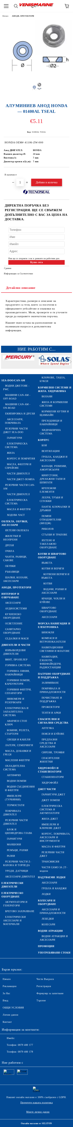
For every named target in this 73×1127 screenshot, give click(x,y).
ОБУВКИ (10, 566)
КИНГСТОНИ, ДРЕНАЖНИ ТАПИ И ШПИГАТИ (52, 479)
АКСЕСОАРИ (13, 603)
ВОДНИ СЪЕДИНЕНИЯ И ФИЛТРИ (20, 788)
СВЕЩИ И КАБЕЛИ (18, 739)
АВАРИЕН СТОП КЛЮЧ (16, 723)
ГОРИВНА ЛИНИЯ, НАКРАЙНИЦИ (17, 673)
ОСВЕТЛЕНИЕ (14, 623)
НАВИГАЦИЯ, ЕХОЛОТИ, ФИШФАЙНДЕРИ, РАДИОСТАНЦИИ (50, 662)
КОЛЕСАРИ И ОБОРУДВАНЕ (47, 902)
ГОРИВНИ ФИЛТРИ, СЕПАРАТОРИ (18, 691)
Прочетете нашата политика (36, 1102)
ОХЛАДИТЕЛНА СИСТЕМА (14, 768)
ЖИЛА (11, 453)
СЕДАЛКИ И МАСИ (17, 638)
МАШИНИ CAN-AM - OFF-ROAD (16, 397)
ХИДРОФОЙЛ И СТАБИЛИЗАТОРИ (49, 770)
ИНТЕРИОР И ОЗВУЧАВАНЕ (10, 596)
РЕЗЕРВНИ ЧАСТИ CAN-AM (19, 487)
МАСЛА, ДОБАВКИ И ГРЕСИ (17, 753)
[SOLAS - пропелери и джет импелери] (54, 362)
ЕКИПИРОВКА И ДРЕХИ (20, 413)
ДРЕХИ (9, 545)
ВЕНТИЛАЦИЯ (51, 451)
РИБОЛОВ (48, 529)
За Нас (6, 993)
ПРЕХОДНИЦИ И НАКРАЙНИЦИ (51, 422)
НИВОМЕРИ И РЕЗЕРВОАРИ (14, 701)
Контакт (7, 1022)
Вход (5, 1000)
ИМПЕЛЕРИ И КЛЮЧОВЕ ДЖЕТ (50, 826)
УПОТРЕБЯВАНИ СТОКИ (54, 952)
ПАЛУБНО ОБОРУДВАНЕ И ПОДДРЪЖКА (54, 676)
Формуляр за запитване (50, 993)
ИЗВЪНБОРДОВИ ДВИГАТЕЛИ (14, 652)
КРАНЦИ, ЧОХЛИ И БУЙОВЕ (52, 600)
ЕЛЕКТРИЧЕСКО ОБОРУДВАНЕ (12, 895)
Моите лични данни (38, 1112)
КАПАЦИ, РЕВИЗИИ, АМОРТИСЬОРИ (53, 468)
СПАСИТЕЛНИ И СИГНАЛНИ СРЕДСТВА (53, 721)
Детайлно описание (20, 288)
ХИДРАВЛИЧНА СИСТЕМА (50, 432)
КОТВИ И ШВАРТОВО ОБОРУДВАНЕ (52, 556)
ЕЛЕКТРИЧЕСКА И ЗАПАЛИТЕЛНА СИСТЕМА (15, 712)
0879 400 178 (25, 1051)
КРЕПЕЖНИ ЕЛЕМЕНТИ (48, 490)
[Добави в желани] (64, 173)
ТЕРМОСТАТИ (15, 805)
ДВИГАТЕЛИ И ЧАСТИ (15, 645)
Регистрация (43, 986)
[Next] (70, 362)
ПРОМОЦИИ (46, 946)
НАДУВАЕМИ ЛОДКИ (51, 877)
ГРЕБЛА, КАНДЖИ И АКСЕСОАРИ (54, 459)
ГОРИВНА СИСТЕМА (18, 665)
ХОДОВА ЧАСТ (16, 515)
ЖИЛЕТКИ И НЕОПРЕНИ (12, 538)
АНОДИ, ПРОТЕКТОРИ (23, 16)
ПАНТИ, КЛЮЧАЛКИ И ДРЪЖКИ (55, 508)
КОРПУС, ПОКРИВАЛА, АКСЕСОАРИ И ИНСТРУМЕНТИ (55, 837)
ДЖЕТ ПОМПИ (51, 800)
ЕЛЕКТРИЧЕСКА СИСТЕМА (16, 445)
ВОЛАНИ (47, 396)
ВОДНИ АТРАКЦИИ (50, 931)
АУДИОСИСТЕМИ (16, 608)
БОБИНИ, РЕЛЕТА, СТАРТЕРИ (17, 732)
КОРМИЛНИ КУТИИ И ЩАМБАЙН (54, 413)
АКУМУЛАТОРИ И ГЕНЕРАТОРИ (15, 904)
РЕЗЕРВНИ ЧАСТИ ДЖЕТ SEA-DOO (15, 430)
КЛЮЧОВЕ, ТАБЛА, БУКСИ (53, 379)
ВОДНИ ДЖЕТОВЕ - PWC (16, 387)
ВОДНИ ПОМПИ (16, 781)
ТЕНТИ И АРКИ (51, 712)
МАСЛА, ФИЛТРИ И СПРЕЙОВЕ (18, 466)
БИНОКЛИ (48, 632)
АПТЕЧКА (48, 728)
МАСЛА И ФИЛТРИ (18, 509)
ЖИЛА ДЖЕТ (50, 818)
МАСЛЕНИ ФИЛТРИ (17, 760)
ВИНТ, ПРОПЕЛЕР (16, 659)
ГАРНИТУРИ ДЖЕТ (53, 794)
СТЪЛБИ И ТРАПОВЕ (55, 534)
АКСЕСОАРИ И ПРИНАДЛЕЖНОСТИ (53, 911)
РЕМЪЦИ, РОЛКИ (17, 850)
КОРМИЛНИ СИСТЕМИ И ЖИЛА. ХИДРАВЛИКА (54, 389)
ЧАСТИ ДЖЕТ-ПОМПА (21, 479)
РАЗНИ (11, 856)
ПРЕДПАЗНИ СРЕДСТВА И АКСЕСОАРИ (48, 743)
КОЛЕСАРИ (48, 924)
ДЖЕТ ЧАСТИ (47, 789)
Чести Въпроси (45, 979)
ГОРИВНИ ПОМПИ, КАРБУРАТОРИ (17, 682)
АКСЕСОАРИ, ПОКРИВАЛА (14, 421)
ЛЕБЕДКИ (48, 918)
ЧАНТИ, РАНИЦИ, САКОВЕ (15, 558)
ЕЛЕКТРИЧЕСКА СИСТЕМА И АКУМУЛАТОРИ (51, 809)
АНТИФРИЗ (14, 775)
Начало (5, 16)
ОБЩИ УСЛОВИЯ (13, 1007)
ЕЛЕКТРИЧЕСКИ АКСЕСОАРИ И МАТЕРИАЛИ (14, 920)
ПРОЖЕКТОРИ (51, 707)
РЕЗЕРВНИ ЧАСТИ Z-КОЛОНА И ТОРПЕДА (17, 863)
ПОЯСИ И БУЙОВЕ (53, 734)
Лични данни (10, 1014)
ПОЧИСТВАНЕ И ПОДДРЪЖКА (51, 699)
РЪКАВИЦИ (12, 571)
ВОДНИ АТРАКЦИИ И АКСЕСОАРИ (54, 938)
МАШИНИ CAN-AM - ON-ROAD (16, 406)
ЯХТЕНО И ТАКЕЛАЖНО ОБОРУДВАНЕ (48, 544)
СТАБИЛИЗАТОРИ (53, 777)
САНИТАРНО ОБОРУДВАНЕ (12, 631)
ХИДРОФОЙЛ (50, 782)
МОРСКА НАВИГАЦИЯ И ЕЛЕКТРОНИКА (54, 625)
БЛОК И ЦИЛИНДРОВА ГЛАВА (18, 831)
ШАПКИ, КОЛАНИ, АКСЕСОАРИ (15, 579)
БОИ (44, 445)
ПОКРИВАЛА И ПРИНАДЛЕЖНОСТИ (53, 690)
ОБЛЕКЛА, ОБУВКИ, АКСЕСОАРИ (14, 523)
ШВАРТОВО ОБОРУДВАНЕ (48, 610)
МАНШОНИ (14, 844)
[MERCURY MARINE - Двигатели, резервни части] (18, 362)
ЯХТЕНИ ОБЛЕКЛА (17, 530)
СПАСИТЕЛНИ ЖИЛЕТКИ (49, 760)
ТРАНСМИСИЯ (50, 861)
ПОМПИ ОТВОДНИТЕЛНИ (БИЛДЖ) (50, 520)
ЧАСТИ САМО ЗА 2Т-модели (53, 869)
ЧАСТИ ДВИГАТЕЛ (18, 473)
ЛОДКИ (46, 894)
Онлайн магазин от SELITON (36, 1123)
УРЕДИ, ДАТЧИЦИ (16, 871)
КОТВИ (47, 583)
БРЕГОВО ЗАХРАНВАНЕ (20, 911)
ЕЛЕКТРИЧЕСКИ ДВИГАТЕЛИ (12, 885)
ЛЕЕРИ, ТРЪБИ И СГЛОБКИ (51, 499)
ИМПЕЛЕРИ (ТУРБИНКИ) (13, 798)
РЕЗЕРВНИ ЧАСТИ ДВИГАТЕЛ (15, 822)
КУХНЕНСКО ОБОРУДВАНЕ (12, 616)
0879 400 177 (25, 1045)
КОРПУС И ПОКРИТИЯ (21, 458)
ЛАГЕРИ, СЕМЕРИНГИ (19, 745)
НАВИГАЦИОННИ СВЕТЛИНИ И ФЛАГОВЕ (55, 649)
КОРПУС (43, 440)
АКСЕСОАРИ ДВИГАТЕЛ (20, 876)
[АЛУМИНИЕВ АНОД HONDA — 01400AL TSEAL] (36, 76)
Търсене (41, 1000)
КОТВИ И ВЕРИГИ (53, 568)
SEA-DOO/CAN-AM (13, 380)
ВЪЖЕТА (47, 563)
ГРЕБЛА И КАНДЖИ (54, 888)
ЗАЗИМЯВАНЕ (50, 682)
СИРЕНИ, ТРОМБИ (53, 752)
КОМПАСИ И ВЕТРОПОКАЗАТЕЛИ (53, 640)
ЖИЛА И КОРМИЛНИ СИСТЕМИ (54, 404)
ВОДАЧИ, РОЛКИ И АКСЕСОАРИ (54, 591)
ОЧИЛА (9, 551)
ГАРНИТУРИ (14, 438)
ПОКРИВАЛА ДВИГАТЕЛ (12, 813)
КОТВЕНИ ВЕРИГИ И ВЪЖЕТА (55, 576)
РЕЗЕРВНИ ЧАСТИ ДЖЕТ (52, 854)
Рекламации (10, 986)
